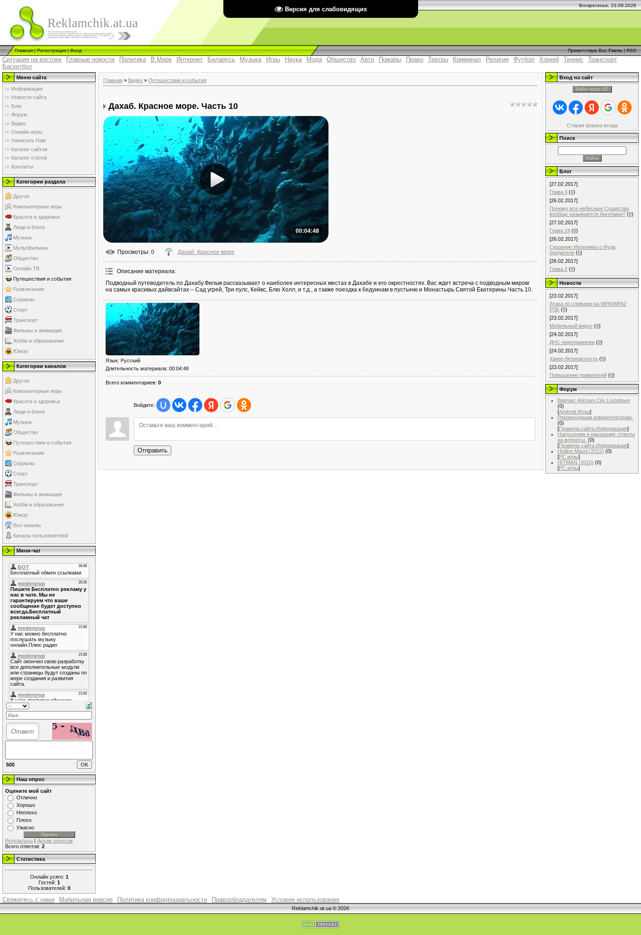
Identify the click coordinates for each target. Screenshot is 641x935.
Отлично (26, 797)
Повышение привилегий (578, 375)
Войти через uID (592, 89)
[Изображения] (152, 329)
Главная (24, 50)
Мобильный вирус (571, 326)
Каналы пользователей (40, 535)
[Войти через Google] (227, 405)
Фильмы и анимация (37, 330)
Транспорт (25, 320)
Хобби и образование (38, 341)
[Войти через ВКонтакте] (179, 405)
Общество (25, 258)
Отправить (152, 450)
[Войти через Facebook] (195, 405)
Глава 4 (558, 192)
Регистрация (51, 50)
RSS (631, 50)
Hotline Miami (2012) (580, 451)
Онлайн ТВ (26, 268)
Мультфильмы (30, 248)
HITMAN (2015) (575, 462)
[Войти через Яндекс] (211, 405)
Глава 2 (558, 269)
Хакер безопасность (573, 358)
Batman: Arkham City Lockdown (593, 400)
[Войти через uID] (163, 405)
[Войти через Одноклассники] (244, 405)
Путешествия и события (42, 279)
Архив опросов (55, 840)
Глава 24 (559, 230)
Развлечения (28, 289)
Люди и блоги (29, 227)
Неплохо (26, 812)
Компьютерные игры (37, 206)
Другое (21, 196)
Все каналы (27, 525)
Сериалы (24, 299)
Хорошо (25, 805)
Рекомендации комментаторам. (595, 417)
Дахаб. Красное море (206, 252)
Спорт (20, 310)
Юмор (20, 351)
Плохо (23, 820)
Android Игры (574, 411)
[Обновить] (89, 705)
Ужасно (25, 827)
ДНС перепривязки (572, 342)
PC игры (569, 457)
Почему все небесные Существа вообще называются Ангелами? (589, 211)
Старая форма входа (592, 125)
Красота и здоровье (36, 217)
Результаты (19, 840)
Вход (76, 50)
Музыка (22, 237)
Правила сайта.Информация (593, 428)
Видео (135, 80)
